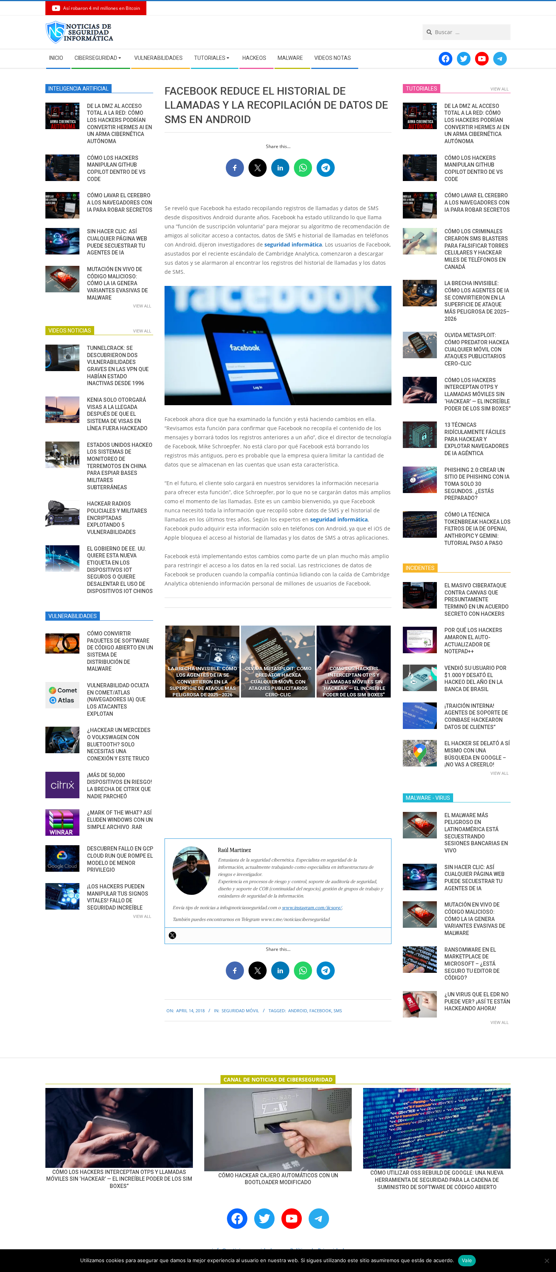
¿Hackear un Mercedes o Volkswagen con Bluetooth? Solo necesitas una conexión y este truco (119, 744)
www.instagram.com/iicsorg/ (312, 907)
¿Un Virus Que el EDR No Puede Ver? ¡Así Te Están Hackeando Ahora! (477, 1001)
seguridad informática (293, 244)
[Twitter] (172, 935)
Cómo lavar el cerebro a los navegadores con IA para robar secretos (119, 202)
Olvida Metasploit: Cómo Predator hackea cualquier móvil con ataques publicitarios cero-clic (476, 349)
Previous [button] (159, 661)
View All (142, 306)
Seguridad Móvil (240, 1010)
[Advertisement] (278, 768)
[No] (546, 1260)
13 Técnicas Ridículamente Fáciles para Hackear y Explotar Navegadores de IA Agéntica (476, 439)
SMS (338, 1010)
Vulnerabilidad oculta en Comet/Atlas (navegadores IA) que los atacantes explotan (118, 699)
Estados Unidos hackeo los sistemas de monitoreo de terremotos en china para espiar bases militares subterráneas (119, 466)
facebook (320, 1010)
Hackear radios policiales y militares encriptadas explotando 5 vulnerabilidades (117, 518)
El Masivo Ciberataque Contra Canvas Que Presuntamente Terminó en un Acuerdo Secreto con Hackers (476, 599)
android (297, 1010)
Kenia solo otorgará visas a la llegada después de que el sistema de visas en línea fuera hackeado (117, 414)
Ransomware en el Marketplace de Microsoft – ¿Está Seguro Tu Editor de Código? (472, 964)
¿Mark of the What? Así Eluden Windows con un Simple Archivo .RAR (120, 820)
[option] (202, 662)
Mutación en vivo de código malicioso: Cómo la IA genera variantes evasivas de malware (117, 283)
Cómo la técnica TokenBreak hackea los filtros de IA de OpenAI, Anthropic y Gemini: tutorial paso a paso (477, 529)
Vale (467, 1260)
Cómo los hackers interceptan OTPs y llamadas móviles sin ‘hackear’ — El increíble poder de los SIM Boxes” (477, 394)
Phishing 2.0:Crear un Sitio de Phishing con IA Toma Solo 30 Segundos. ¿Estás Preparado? (476, 484)
